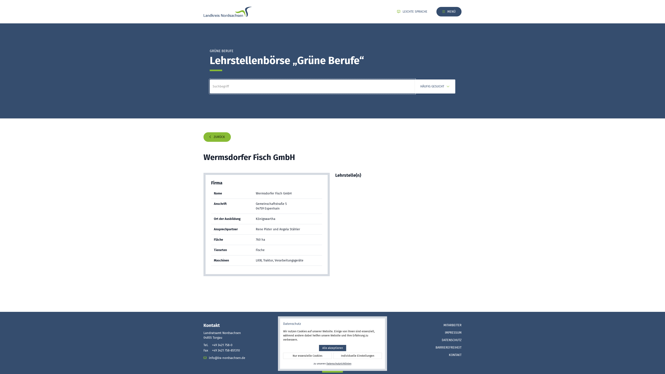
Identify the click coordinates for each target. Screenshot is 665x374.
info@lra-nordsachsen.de (226, 358)
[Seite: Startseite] (227, 12)
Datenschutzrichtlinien (338, 363)
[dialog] (332, 343)
